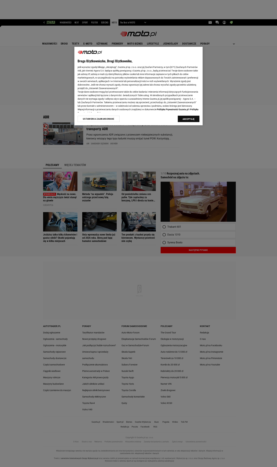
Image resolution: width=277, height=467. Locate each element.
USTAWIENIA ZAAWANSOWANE (98, 118)
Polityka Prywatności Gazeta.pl (173, 109)
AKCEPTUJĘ (189, 119)
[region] (138, 86)
